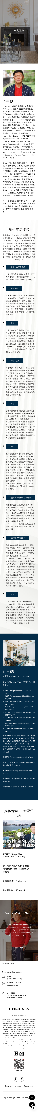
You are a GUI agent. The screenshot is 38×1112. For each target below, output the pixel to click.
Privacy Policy (28, 1098)
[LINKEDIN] (16, 1079)
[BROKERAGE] (22, 1079)
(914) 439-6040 (12, 985)
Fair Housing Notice (19, 1015)
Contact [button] (19, 947)
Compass (16, 1021)
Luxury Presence (25, 1086)
